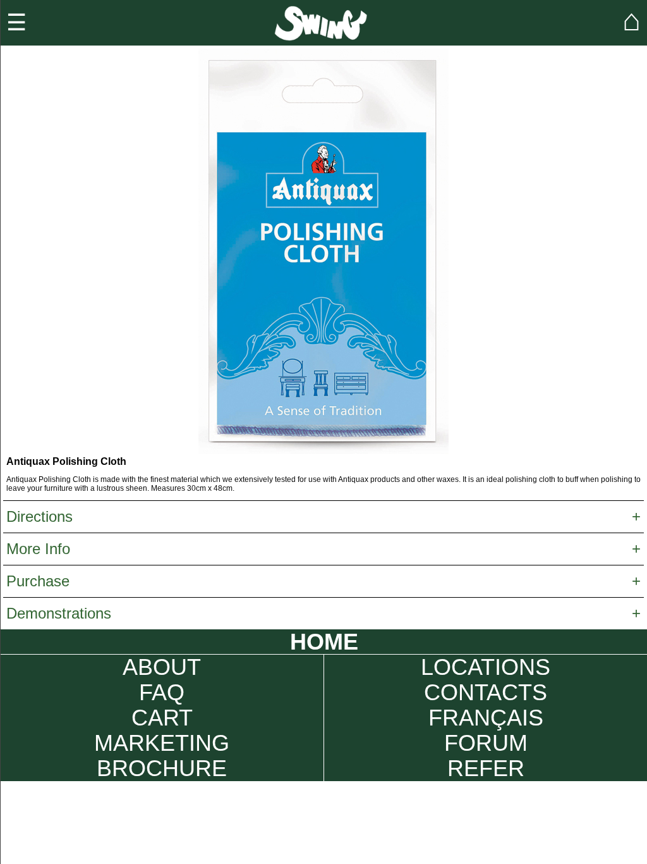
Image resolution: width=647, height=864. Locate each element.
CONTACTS (485, 692)
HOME (324, 641)
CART (162, 718)
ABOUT (162, 667)
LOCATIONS (485, 667)
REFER (485, 768)
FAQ (161, 692)
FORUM (486, 743)
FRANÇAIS (485, 718)
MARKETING (161, 743)
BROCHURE (162, 768)
